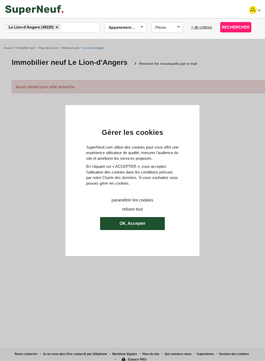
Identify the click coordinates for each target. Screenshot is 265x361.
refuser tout (132, 209)
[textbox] (66, 27)
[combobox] (52, 27)
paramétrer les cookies (132, 200)
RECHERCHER (235, 27)
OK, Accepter (132, 223)
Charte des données (119, 177)
